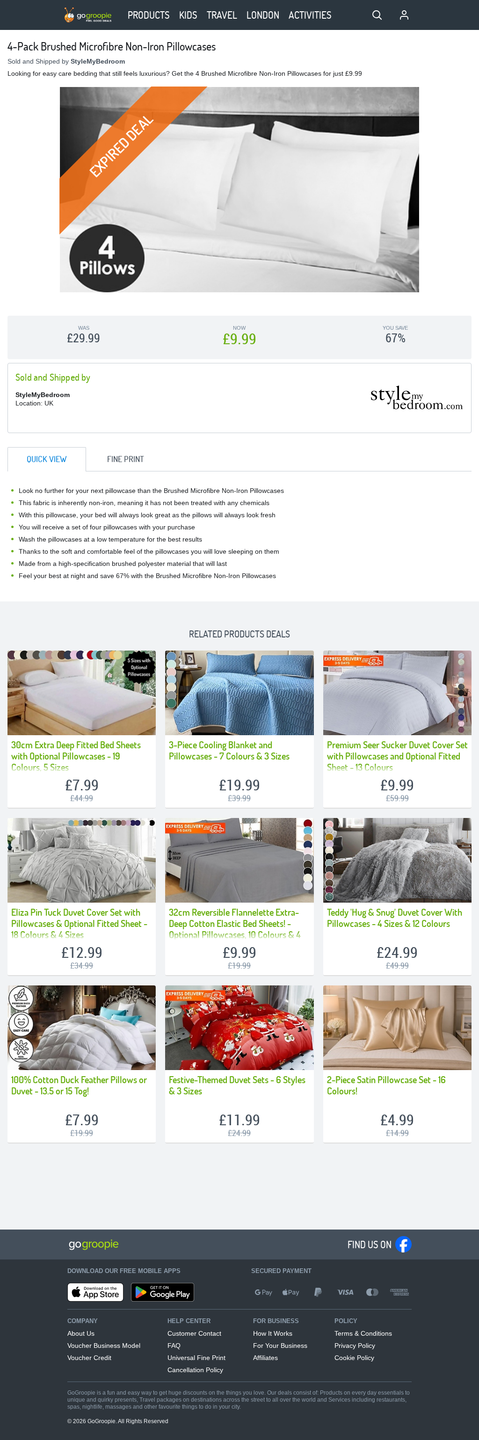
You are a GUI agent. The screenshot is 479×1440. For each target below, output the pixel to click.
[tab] (46, 459)
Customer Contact (194, 1333)
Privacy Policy (354, 1345)
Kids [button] (188, 14)
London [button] (263, 14)
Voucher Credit (89, 1357)
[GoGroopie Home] (88, 14)
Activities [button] (310, 14)
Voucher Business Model (103, 1345)
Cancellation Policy (195, 1370)
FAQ (174, 1345)
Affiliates (265, 1357)
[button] (377, 15)
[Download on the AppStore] (95, 1292)
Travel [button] (222, 14)
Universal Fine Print (196, 1357)
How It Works (272, 1333)
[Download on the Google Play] (162, 1292)
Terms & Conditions (363, 1333)
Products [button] (149, 14)
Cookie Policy (354, 1357)
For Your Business (280, 1345)
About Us (80, 1333)
